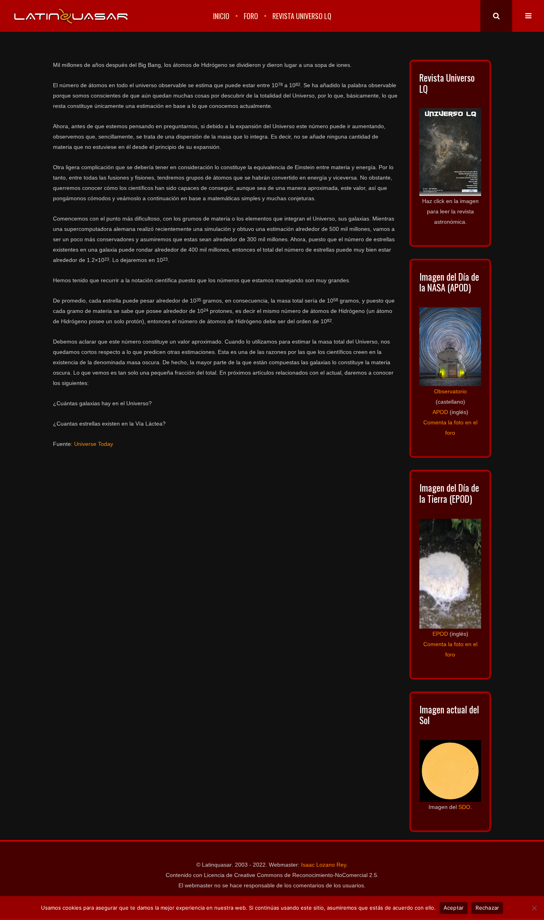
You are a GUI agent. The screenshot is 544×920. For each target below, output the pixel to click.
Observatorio (450, 391)
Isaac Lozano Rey (323, 864)
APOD (440, 412)
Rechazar (487, 907)
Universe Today (93, 444)
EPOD (440, 634)
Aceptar (454, 907)
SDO (464, 807)
